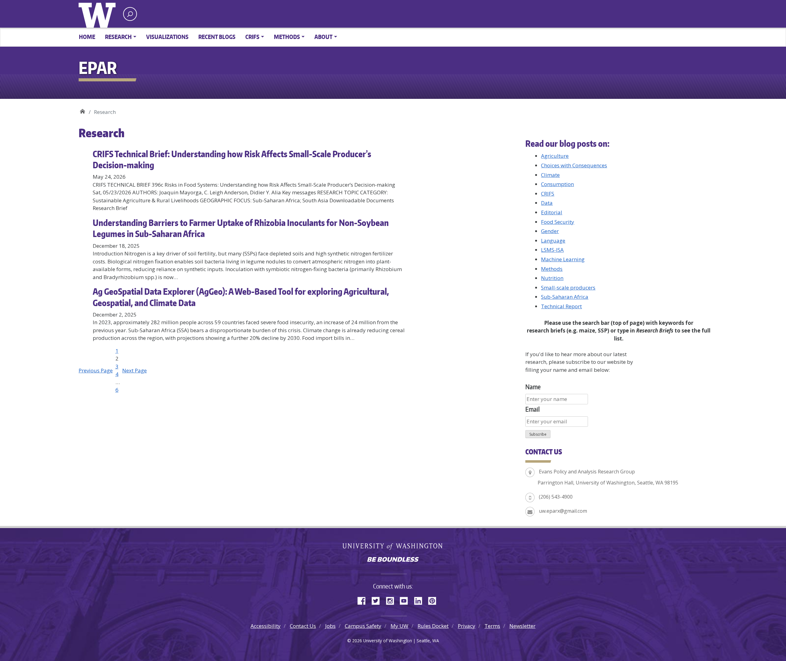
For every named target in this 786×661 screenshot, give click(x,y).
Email (532, 409)
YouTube (406, 599)
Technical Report (561, 306)
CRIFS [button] (252, 37)
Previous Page (96, 370)
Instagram (392, 599)
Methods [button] (287, 37)
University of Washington (99, 14)
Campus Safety (363, 625)
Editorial (551, 212)
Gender (550, 231)
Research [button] (118, 37)
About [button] (323, 37)
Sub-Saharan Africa (564, 296)
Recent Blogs (216, 37)
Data (547, 202)
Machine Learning (563, 259)
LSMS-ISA (552, 249)
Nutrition (552, 278)
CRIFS (547, 193)
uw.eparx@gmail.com (563, 510)
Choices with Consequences (574, 165)
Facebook (363, 599)
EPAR (82, 110)
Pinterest (434, 599)
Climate (550, 174)
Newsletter (522, 625)
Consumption (557, 184)
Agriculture (555, 155)
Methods (551, 268)
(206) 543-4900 (556, 496)
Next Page (134, 370)
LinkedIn (420, 599)
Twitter (378, 599)
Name (533, 387)
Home (87, 37)
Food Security (557, 221)
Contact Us (303, 625)
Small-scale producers (568, 287)
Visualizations (167, 37)
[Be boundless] (393, 560)
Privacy (466, 625)
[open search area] (130, 14)
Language (553, 240)
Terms (492, 625)
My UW (399, 625)
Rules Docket (433, 625)
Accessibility (266, 625)
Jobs (330, 625)
